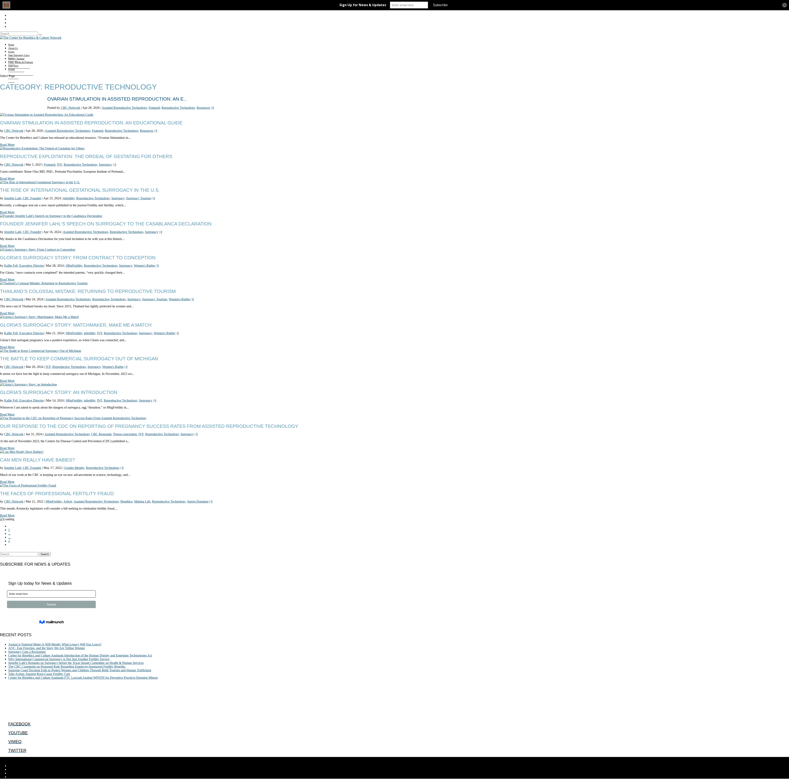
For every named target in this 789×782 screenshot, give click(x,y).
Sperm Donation (198, 501)
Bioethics (126, 501)
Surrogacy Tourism (138, 198)
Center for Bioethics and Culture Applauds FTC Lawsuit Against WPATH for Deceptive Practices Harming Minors (83, 677)
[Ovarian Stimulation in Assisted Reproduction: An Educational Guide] (46, 114)
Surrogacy (105, 164)
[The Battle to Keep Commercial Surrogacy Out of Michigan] (40, 351)
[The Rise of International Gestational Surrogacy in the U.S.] (40, 182)
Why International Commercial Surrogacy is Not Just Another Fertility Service (59, 659)
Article (67, 501)
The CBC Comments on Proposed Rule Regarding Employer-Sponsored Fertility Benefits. (67, 666)
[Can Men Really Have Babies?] (22, 452)
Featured (154, 107)
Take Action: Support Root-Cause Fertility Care (39, 674)
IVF (59, 164)
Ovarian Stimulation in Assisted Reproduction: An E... (117, 99)
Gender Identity (74, 468)
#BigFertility (74, 265)
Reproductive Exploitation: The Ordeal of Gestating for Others (86, 156)
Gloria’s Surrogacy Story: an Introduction (58, 392)
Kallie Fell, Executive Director (24, 265)
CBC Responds (101, 434)
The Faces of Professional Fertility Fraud (57, 493)
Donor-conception (125, 434)
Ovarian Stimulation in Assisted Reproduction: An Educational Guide (91, 122)
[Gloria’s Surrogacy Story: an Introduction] (28, 384)
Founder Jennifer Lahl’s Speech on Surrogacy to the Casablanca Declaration (106, 223)
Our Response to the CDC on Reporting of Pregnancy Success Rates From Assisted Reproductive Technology (149, 426)
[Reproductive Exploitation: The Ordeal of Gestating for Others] (42, 148)
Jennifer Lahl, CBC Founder (22, 198)
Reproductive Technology (178, 107)
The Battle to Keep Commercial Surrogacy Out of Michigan (79, 358)
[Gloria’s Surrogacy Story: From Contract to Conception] (37, 249)
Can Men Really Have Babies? (37, 460)
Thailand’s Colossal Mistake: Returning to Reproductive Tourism (88, 291)
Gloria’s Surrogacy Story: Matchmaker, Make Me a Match (76, 325)
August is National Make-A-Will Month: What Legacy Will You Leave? (55, 644)
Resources (203, 107)
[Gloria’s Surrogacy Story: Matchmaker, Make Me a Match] (39, 317)
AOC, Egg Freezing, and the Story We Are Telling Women (46, 648)
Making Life (142, 501)
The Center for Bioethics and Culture (35, 758)
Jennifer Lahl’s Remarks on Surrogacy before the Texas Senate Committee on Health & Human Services (76, 663)
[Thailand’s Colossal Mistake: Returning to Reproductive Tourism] (44, 283)
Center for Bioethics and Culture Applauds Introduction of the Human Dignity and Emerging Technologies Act (80, 655)
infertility (69, 198)
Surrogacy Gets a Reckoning (27, 651)
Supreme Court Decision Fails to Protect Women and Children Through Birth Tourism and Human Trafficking (79, 670)
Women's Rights (144, 265)
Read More (7, 144)
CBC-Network (70, 107)
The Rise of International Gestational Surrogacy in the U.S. (80, 190)
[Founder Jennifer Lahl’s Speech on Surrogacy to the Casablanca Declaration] (51, 216)
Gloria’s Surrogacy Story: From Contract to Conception (78, 257)
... (9, 533)
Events (11, 69)
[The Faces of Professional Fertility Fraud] (28, 485)
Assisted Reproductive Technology (124, 107)
